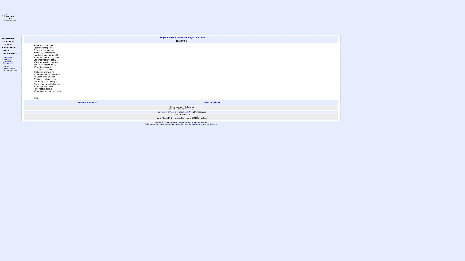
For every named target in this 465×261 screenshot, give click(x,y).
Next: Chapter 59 (212, 103)
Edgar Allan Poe (168, 37)
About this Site (8, 57)
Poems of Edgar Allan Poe (191, 37)
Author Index (7, 41)
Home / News (7, 38)
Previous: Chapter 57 (87, 103)
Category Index (8, 47)
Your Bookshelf (9, 53)
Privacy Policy (8, 61)
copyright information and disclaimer (204, 124)
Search (5, 50)
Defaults (204, 118)
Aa (179, 118)
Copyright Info (7, 63)
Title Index (6, 44)
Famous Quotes (8, 68)
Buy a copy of (175, 112)
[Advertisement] (181, 17)
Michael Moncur (187, 122)
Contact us (6, 59)
